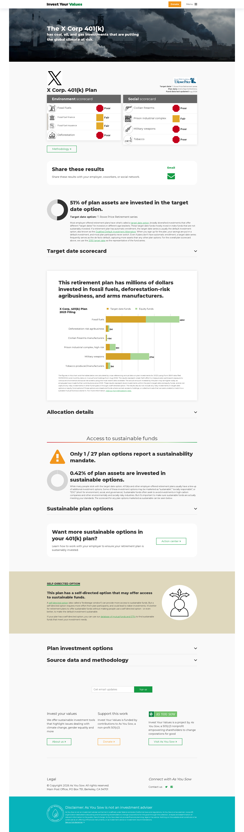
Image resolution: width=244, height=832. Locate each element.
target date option (140, 223)
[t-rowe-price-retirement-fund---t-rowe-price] (185, 81)
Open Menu (191, 4)
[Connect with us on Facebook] (171, 786)
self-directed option (58, 603)
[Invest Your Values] (65, 4)
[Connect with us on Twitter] (166, 786)
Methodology (60, 149)
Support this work (113, 714)
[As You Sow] (163, 716)
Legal (51, 779)
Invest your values (62, 714)
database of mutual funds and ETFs (118, 616)
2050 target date (97, 240)
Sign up (143, 689)
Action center (170, 541)
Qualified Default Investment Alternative (116, 231)
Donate (175, 4)
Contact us (155, 786)
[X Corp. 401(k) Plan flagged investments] (122, 339)
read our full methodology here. (118, 391)
